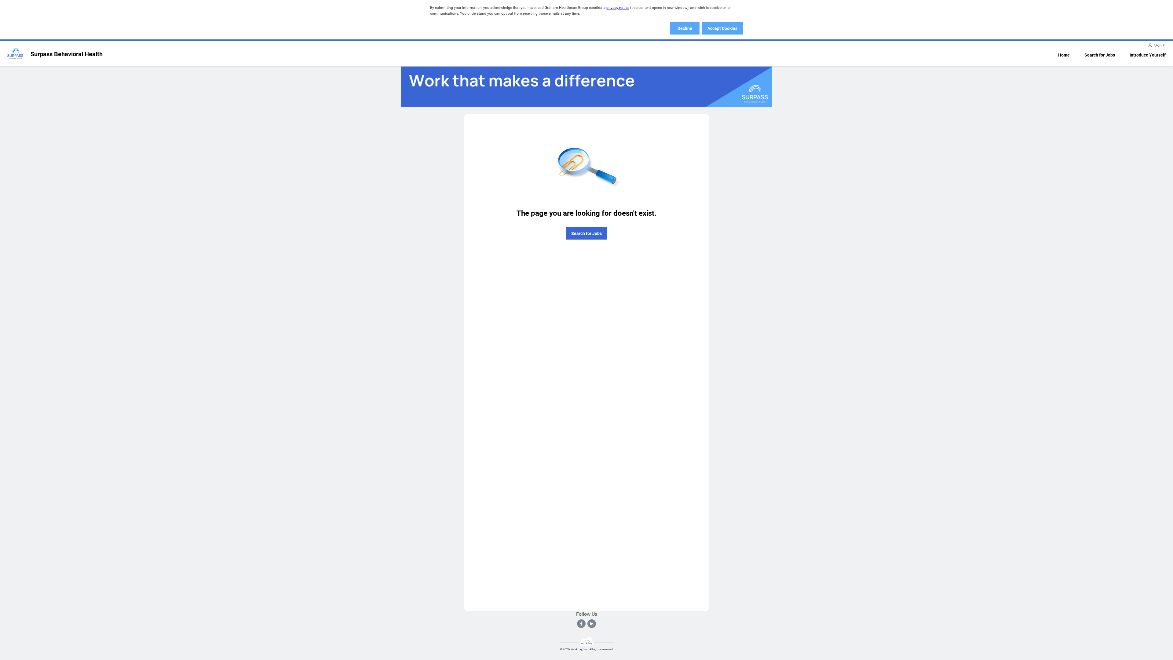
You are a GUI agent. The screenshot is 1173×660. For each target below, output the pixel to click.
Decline (685, 28)
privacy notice (617, 8)
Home (1064, 55)
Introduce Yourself (1148, 55)
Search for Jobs (1099, 55)
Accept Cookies (722, 28)
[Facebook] (581, 623)
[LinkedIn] (591, 623)
